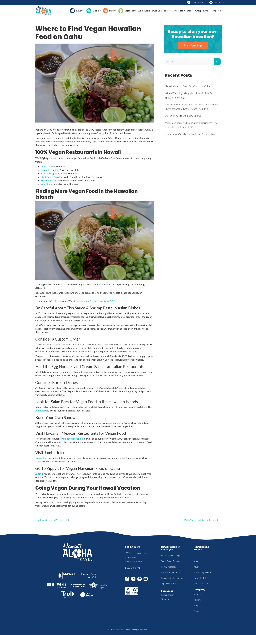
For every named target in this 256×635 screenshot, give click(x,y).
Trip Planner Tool (168, 583)
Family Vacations (168, 566)
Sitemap (165, 599)
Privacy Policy (167, 594)
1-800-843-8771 (199, 2)
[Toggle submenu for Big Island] (135, 10)
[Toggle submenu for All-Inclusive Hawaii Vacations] (168, 10)
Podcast (197, 611)
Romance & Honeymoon (172, 578)
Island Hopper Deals (170, 572)
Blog (196, 605)
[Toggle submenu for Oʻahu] (99, 10)
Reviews (197, 599)
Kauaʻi (196, 566)
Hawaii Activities (201, 583)
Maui (196, 561)
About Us (198, 594)
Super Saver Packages (171, 561)
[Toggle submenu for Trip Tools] (223, 10)
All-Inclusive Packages (171, 555)
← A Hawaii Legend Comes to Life (52, 520)
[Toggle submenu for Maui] (115, 10)
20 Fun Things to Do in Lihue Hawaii (184, 115)
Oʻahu (196, 555)
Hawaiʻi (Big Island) (202, 572)
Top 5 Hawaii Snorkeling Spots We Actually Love (190, 134)
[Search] (217, 61)
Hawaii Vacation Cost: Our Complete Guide (188, 86)
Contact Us (219, 2)
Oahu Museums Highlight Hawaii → (202, 520)
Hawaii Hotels (200, 578)
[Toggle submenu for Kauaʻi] (83, 10)
